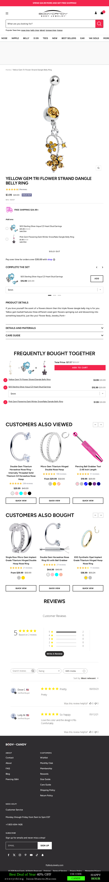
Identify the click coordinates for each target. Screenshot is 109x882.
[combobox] (49, 670)
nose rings (25, 30)
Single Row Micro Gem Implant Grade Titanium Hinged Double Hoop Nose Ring (21, 560)
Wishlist (44, 757)
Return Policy (46, 795)
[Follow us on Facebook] (8, 855)
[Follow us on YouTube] (31, 855)
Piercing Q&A (12, 779)
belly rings (35, 30)
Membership (46, 768)
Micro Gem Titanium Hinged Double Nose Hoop (54, 468)
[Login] (96, 13)
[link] (12, 493)
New (54, 38)
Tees (45, 38)
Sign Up (44, 845)
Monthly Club (46, 763)
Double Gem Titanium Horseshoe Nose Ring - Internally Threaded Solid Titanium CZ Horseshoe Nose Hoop (21, 473)
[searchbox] (20, 671)
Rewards (44, 774)
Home (8, 70)
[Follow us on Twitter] (14, 855)
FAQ (8, 768)
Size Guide (45, 779)
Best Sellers (69, 38)
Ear (82, 38)
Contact (10, 757)
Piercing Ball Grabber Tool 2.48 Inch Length (88, 468)
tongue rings (51, 30)
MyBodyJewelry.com (54, 865)
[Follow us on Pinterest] (25, 855)
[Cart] (101, 13)
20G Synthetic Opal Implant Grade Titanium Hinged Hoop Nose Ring (88, 560)
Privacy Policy (76, 871)
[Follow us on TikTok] (37, 855)
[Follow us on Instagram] (20, 855)
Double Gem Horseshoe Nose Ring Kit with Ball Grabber (54, 559)
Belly (26, 38)
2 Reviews (22, 189)
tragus (59, 30)
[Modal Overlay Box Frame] (54, 876)
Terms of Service (60, 871)
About (9, 763)
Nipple (15, 38)
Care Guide (45, 784)
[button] (95, 424)
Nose (4, 38)
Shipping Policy (47, 790)
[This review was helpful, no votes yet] (90, 703)
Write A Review (54, 653)
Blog (8, 774)
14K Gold (94, 38)
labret (42, 30)
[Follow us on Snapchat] (42, 855)
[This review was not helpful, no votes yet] (96, 703)
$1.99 (36, 38)
